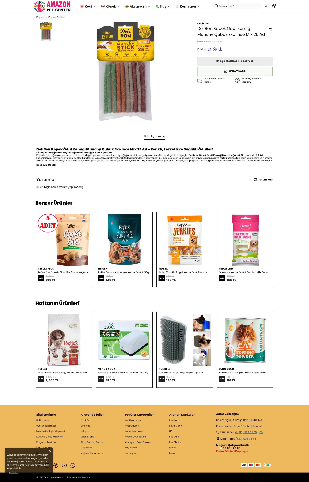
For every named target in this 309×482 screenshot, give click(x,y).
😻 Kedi (86, 6)
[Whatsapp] (72, 465)
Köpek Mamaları (134, 431)
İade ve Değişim (45, 447)
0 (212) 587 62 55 (246, 432)
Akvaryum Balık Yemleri (138, 442)
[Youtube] (64, 465)
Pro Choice (175, 442)
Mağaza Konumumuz (93, 453)
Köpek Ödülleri (56, 17)
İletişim (85, 431)
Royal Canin (176, 425)
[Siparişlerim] (266, 7)
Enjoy (172, 453)
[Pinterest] (55, 465)
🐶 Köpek (108, 6)
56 (261, 432)
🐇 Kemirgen (185, 6)
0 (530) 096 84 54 (244, 439)
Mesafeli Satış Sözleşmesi (50, 431)
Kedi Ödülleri (132, 425)
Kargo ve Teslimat (46, 442)
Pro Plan (173, 420)
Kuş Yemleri (131, 447)
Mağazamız (87, 447)
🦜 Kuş (160, 6)
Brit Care (174, 436)
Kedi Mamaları (133, 420)
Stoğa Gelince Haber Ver (235, 61)
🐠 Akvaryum (136, 6)
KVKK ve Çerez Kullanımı (49, 436)
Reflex (172, 447)
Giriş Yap (85, 425)
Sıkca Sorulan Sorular (92, 442)
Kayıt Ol (85, 420)
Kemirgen (130, 453)
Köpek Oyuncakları (135, 436)
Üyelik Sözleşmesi (46, 425)
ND (170, 431)
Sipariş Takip (87, 436)
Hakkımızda (42, 420)
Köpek (40, 17)
